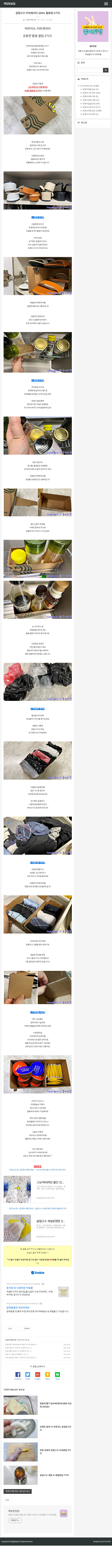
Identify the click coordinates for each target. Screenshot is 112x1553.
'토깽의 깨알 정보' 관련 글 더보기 (17, 1491)
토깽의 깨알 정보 (31, 20)
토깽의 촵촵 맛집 (91, 104)
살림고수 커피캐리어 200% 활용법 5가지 (37, 13)
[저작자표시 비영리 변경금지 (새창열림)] (36, 1329)
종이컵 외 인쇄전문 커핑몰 (19, 1288)
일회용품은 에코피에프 (18, 1307)
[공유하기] (14, 1329)
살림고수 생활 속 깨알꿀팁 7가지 (15, 1354)
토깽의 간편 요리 (91, 107)
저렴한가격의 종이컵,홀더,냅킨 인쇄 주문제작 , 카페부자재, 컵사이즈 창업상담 (29, 1293)
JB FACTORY (106, 1541)
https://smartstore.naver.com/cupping (23, 1284)
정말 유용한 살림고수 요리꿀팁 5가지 (17, 1351)
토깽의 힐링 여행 (90, 100)
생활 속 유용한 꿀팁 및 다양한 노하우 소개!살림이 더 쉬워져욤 (32, 1515)
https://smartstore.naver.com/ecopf (22, 1304)
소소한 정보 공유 (89, 86)
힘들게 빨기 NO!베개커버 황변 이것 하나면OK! (20, 1345)
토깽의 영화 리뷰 (90, 96)
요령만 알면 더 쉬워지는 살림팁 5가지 (17, 1348)
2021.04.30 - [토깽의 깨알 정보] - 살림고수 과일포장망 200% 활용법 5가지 (38, 1209)
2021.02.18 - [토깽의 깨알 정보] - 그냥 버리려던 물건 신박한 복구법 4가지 (37, 1170)
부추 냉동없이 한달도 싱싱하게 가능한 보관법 (19, 1358)
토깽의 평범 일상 (90, 89)
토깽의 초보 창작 (90, 114)
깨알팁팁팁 (9, 3)
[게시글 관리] (17, 1329)
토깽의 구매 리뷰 (91, 93)
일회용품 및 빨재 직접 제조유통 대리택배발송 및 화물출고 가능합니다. (37, 1311)
